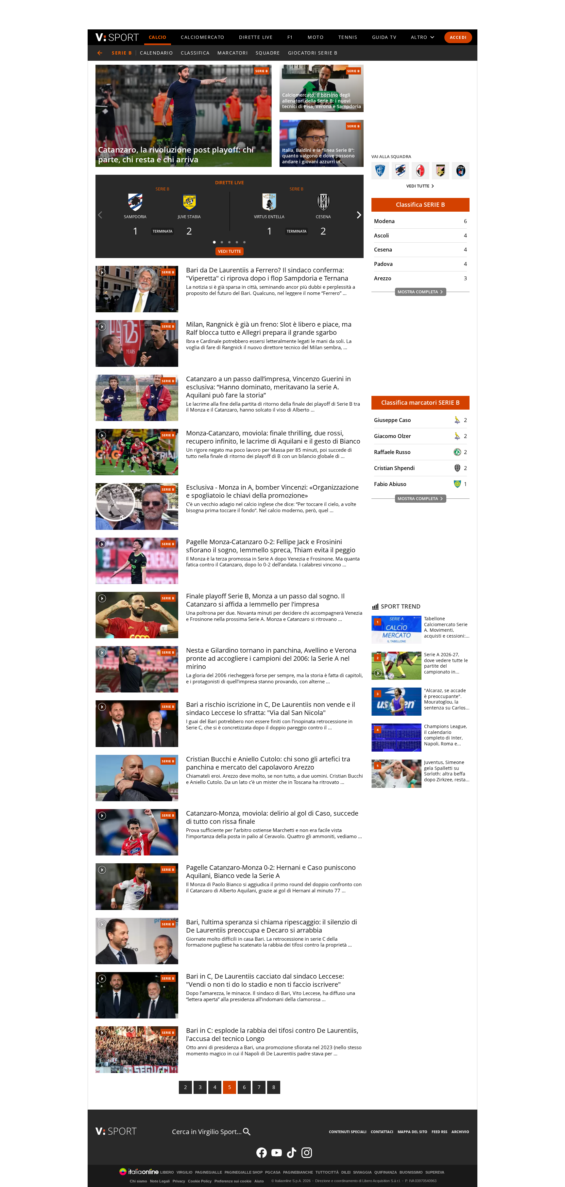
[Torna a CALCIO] (100, 53)
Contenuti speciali (348, 1131)
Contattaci (382, 1131)
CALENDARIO (156, 52)
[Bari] (420, 171)
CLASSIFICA (195, 52)
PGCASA (273, 1172)
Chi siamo (138, 1181)
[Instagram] (306, 1156)
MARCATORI (232, 52)
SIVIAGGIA (362, 1172)
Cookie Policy (200, 1181)
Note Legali (160, 1181)
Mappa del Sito (412, 1131)
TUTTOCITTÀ (327, 1172)
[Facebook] (261, 1156)
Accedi (458, 37)
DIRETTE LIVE (256, 37)
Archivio (460, 1131)
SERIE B (261, 71)
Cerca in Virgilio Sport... (207, 1131)
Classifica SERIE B (420, 204)
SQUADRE (268, 52)
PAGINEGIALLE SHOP (244, 1172)
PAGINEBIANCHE (298, 1172)
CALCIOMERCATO (202, 37)
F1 (290, 37)
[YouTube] (276, 1156)
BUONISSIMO (411, 1172)
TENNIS (347, 37)
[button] (214, 242)
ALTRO (419, 37)
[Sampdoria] (400, 171)
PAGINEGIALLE (208, 1172)
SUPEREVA (434, 1172)
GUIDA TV (384, 37)
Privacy (179, 1181)
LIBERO (167, 1172)
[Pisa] (460, 171)
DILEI (346, 1172)
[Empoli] (380, 171)
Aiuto (259, 1181)
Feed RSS (439, 1131)
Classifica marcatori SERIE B (420, 402)
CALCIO (157, 37)
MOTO (316, 37)
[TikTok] (291, 1156)
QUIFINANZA (385, 1172)
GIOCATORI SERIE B (313, 52)
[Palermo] (441, 171)
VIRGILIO (185, 1172)
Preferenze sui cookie (232, 1181)
